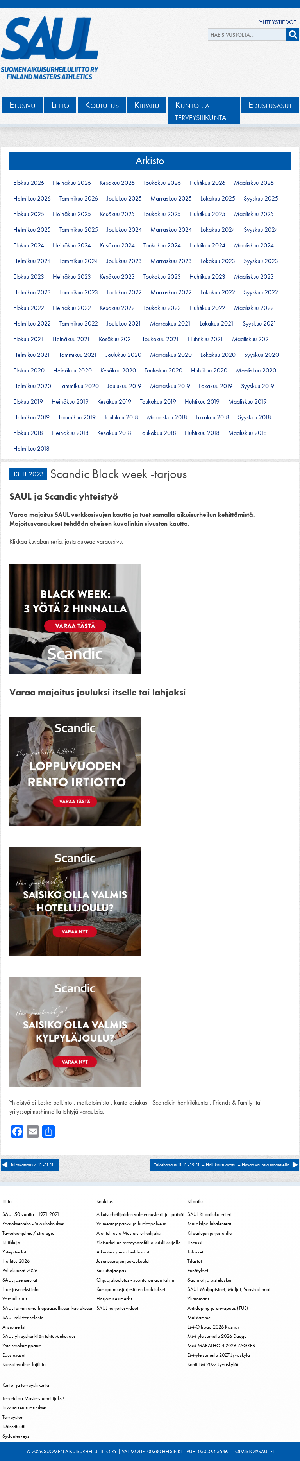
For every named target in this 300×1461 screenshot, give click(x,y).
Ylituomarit (198, 1298)
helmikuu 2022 (32, 324)
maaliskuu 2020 (256, 370)
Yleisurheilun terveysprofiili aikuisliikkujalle (138, 1242)
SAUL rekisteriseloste (22, 1317)
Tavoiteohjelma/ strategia (28, 1233)
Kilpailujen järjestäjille (210, 1233)
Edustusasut (13, 1355)
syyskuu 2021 (260, 324)
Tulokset (195, 1251)
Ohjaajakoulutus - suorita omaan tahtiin (135, 1280)
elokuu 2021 (28, 339)
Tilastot (195, 1261)
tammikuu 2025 (78, 230)
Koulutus (104, 1201)
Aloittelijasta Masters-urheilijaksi (128, 1233)
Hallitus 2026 (16, 1261)
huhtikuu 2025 (207, 214)
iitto (60, 104)
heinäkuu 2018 (70, 433)
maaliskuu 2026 (254, 183)
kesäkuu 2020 (118, 370)
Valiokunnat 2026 (20, 1270)
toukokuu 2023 (162, 277)
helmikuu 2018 (31, 449)
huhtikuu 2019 (202, 402)
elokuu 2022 (28, 308)
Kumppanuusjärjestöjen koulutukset (130, 1289)
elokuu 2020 (29, 370)
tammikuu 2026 (78, 198)
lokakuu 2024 (217, 230)
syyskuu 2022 (261, 292)
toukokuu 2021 (160, 339)
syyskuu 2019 (257, 386)
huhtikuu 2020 (209, 370)
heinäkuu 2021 (71, 339)
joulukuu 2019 (124, 386)
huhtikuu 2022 (207, 308)
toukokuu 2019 (158, 402)
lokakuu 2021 (217, 324)
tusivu (22, 104)
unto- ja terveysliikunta (200, 110)
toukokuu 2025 (162, 214)
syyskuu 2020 (261, 355)
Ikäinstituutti (13, 1426)
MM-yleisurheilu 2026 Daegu (217, 1336)
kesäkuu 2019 (114, 402)
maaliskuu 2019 (247, 402)
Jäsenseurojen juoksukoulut (123, 1261)
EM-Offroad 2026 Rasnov (214, 1326)
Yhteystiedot (277, 22)
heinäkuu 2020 (72, 370)
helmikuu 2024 (32, 261)
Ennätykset (198, 1270)
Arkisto (150, 160)
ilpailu (146, 104)
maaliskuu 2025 (254, 214)
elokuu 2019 (28, 402)
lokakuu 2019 (215, 386)
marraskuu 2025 (171, 198)
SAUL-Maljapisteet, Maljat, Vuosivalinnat (229, 1289)
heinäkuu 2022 (72, 308)
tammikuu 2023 (78, 292)
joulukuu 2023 (124, 261)
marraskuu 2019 (170, 386)
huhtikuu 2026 (207, 183)
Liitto (7, 1201)
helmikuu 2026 (32, 198)
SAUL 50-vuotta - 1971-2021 (30, 1214)
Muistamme (199, 1317)
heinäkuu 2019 (70, 402)
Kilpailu (195, 1201)
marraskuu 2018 (167, 417)
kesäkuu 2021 (116, 339)
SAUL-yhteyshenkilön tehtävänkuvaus (39, 1336)
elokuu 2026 (28, 183)
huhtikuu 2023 (207, 277)
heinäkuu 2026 (72, 183)
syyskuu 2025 (261, 198)
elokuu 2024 (28, 245)
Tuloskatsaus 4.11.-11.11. (33, 1165)
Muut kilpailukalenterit (209, 1223)
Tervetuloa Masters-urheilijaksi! (33, 1398)
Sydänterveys (15, 1435)
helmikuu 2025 (32, 230)
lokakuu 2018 (212, 417)
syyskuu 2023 (261, 261)
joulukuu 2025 (124, 198)
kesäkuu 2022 (117, 308)
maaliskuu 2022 (254, 308)
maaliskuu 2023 (254, 277)
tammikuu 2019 (77, 417)
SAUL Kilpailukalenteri (210, 1214)
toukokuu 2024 (162, 245)
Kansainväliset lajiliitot (24, 1364)
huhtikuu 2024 (207, 245)
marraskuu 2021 (170, 324)
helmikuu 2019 (31, 417)
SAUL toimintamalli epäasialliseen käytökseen (47, 1308)
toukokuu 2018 (158, 433)
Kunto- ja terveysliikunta (25, 1385)
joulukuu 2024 (124, 230)
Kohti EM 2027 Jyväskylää (214, 1364)
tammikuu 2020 (79, 386)
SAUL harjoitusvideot (117, 1308)
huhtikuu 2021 (205, 339)
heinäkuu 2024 (72, 245)
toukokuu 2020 (163, 370)
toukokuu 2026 (162, 183)
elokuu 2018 (28, 433)
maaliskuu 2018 (247, 433)
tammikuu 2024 (78, 261)
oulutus (102, 104)
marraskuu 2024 (171, 230)
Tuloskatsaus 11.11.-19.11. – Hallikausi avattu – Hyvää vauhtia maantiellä (221, 1165)
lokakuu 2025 (217, 198)
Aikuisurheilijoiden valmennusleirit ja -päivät (140, 1214)
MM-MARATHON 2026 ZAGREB (221, 1345)
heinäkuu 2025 (72, 214)
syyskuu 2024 (261, 230)
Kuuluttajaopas (111, 1270)
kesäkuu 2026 (117, 183)
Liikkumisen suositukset (24, 1407)
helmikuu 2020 (32, 386)
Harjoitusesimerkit (114, 1298)
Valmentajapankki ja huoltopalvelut (131, 1223)
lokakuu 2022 (217, 292)
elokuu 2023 (28, 277)
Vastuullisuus (14, 1298)
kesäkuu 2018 (114, 433)
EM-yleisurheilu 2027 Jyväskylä (219, 1355)
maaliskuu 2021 (251, 339)
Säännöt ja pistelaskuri (210, 1280)
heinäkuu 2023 (72, 277)
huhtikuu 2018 (202, 433)
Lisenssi (195, 1242)
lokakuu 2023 (217, 261)
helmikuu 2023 (32, 292)
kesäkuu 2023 (117, 277)
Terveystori (13, 1417)
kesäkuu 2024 (117, 245)
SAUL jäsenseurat (19, 1280)
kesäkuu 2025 (117, 214)
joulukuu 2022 (124, 292)
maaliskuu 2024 (254, 245)
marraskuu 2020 (171, 355)
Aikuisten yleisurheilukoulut (122, 1251)
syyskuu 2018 (254, 417)
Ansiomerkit (13, 1326)
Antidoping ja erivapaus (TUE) (218, 1308)
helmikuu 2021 (31, 355)
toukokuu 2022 (162, 308)
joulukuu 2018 (121, 417)
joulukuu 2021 (124, 324)
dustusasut (270, 104)
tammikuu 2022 (78, 324)
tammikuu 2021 (78, 355)
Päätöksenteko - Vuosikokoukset (33, 1223)
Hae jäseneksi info (20, 1289)
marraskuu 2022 (171, 292)
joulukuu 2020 (123, 355)
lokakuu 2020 (218, 355)
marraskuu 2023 (171, 261)
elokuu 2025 (28, 214)
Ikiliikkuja (11, 1242)
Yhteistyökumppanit (21, 1345)
